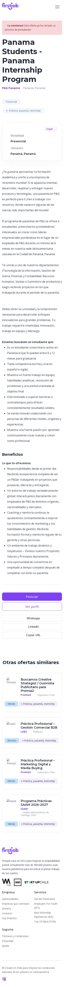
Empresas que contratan (15, 903)
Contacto (7, 913)
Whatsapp (33, 618)
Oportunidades (10, 899)
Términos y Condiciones (15, 936)
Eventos (6, 908)
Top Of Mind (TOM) (45, 921)
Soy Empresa (9, 918)
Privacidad (7, 941)
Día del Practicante (44, 899)
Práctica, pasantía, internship (24, 110)
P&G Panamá (11, 88)
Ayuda (5, 945)
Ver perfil (32, 607)
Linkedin (33, 627)
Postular (32, 597)
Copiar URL (33, 635)
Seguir (49, 128)
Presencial (11, 101)
